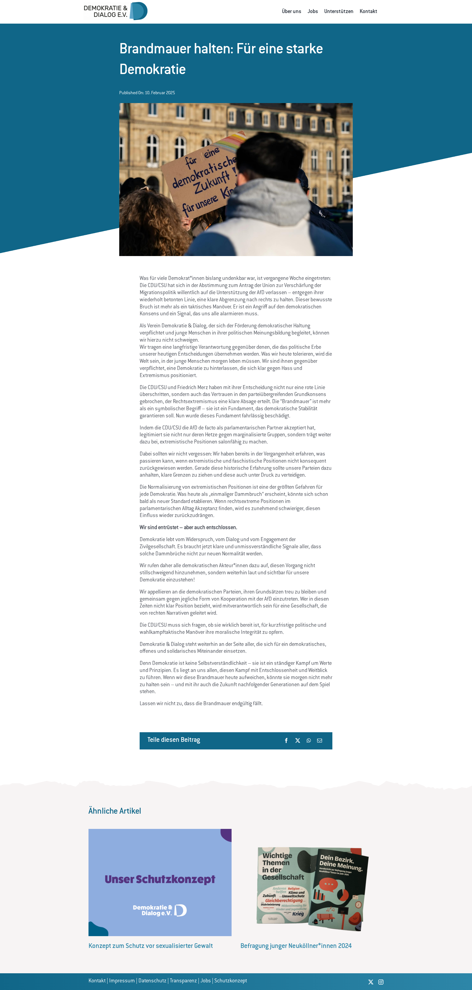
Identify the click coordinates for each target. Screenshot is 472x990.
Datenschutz (152, 981)
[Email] (319, 740)
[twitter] (370, 982)
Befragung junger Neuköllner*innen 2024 (296, 946)
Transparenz (183, 981)
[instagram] (381, 982)
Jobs (205, 981)
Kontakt (97, 981)
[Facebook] (286, 740)
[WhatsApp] (308, 740)
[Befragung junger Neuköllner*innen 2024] (312, 831)
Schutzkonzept (230, 981)
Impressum (122, 981)
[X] (298, 740)
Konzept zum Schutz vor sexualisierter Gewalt (150, 946)
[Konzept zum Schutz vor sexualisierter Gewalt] (160, 831)
